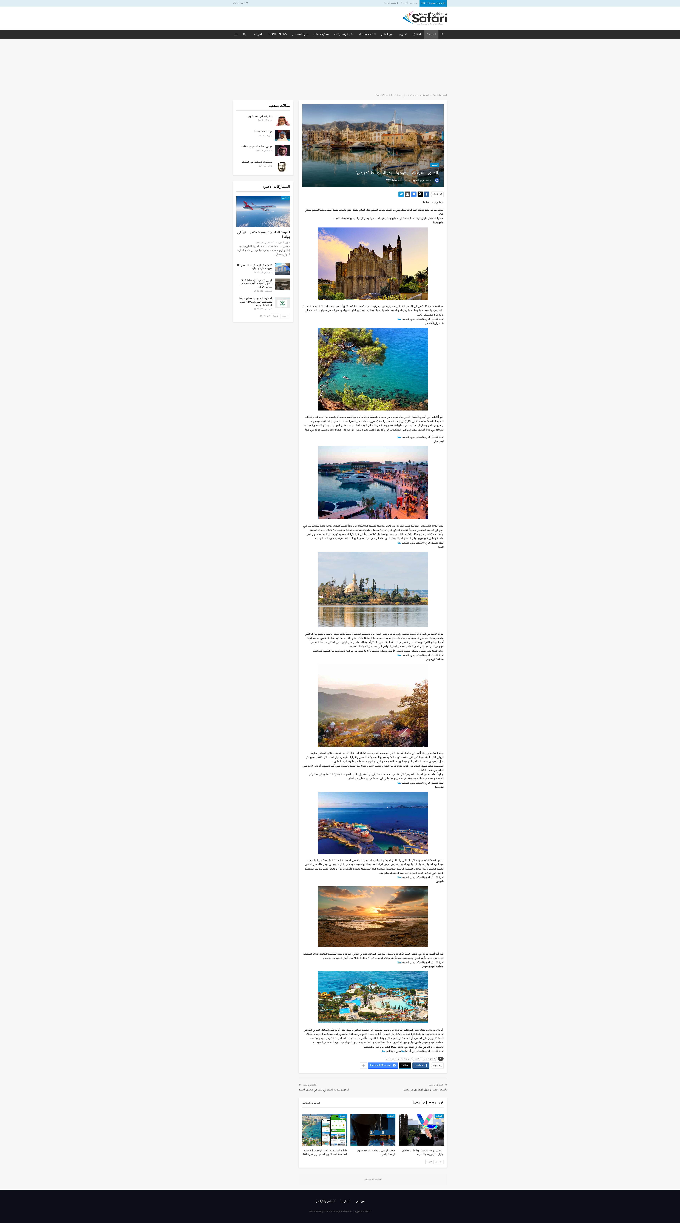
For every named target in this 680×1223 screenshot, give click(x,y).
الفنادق (417, 34)
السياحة (431, 34)
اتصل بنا (404, 3)
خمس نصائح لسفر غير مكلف (256, 147)
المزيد (259, 34)
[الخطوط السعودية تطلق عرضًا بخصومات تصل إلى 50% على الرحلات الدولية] (282, 302)
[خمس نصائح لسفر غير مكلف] (282, 150)
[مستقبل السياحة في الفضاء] (282, 165)
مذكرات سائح (321, 34)
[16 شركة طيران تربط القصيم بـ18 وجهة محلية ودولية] (282, 269)
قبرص (388, 1058)
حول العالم (387, 34)
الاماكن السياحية (429, 1058)
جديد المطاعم (300, 34)
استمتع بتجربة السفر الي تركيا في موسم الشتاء (324, 1090)
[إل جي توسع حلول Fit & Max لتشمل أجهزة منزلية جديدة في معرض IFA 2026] (282, 284)
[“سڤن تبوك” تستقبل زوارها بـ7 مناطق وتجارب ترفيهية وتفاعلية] (421, 1130)
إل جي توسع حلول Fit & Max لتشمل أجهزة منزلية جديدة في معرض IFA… (256, 283)
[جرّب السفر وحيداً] (282, 135)
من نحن (413, 3)
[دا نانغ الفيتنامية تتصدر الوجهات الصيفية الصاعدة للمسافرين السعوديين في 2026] (324, 1130)
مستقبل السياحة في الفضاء (257, 162)
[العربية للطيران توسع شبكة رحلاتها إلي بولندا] (263, 211)
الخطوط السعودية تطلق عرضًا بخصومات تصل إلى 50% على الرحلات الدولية (255, 301)
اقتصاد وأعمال (367, 34)
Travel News (277, 34)
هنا (399, 319)
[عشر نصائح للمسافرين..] (282, 120)
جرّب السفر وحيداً (263, 132)
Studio (328, 1211)
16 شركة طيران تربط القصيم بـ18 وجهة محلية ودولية (254, 267)
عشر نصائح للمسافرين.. (259, 116)
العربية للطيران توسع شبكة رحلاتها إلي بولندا (263, 235)
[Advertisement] (340, 65)
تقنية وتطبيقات (343, 34)
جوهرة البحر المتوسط (402, 1058)
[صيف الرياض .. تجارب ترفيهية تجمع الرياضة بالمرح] (372, 1130)
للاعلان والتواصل (391, 3)
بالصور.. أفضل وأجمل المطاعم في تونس (425, 1090)
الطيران (403, 34)
